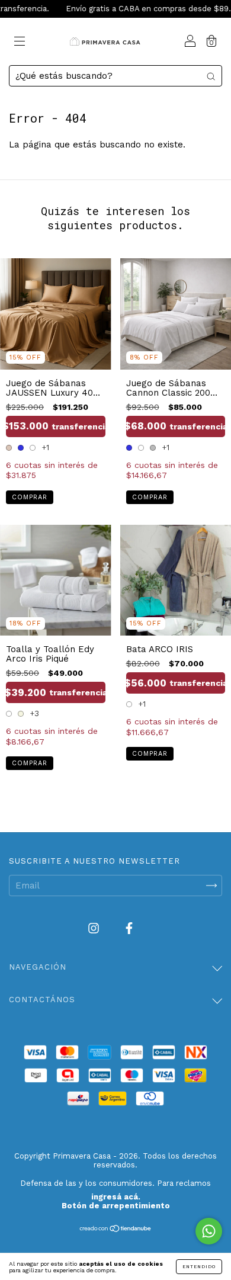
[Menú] (19, 42)
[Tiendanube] (116, 1229)
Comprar (29, 497)
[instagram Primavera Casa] (95, 928)
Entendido (199, 1266)
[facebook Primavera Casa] (129, 928)
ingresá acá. (115, 1196)
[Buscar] (211, 76)
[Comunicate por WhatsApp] (208, 1231)
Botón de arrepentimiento (116, 1205)
